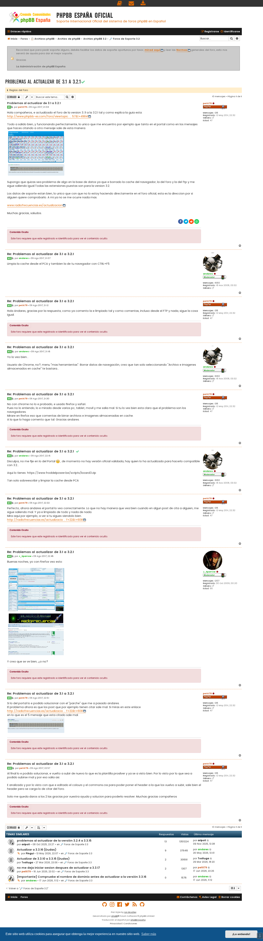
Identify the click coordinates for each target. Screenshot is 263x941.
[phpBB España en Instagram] (112, 904)
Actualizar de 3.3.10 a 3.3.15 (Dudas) (43, 859)
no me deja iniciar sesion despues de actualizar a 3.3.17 (58, 868)
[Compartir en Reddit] (191, 221)
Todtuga (27, 862)
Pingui (30, 853)
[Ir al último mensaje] (208, 840)
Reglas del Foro (18, 90)
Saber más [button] (148, 934)
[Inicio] (30, 18)
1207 (216, 581)
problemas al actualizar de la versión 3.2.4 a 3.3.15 (54, 841)
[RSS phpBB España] (134, 904)
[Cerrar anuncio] (239, 47)
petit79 (207, 103)
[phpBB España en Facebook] (119, 904)
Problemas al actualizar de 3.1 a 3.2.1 (43, 82)
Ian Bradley (130, 912)
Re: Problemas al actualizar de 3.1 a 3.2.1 (40, 254)
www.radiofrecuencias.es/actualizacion (34, 205)
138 (216, 113)
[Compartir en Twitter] (185, 221)
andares (208, 273)
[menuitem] (120, 3)
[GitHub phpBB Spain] (104, 904)
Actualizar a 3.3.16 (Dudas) (36, 850)
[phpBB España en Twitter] (127, 904)
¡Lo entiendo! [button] (241, 934)
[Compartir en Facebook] (180, 221)
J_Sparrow (209, 571)
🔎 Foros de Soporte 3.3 (74, 844)
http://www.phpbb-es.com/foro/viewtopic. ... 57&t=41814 (47, 116)
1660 (217, 283)
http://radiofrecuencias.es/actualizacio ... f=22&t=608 (45, 520)
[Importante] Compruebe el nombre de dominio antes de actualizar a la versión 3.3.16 (81, 877)
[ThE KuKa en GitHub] (142, 904)
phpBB (114, 916)
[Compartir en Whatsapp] (196, 221)
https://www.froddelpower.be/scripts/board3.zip (61, 473)
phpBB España (138, 919)
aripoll (26, 844)
